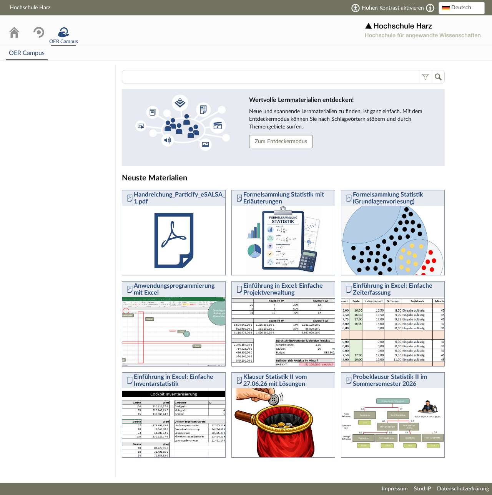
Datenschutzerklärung (463, 489)
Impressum (395, 489)
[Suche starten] (438, 76)
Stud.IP (422, 489)
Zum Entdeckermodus (281, 141)
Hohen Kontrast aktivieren (393, 8)
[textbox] (461, 7)
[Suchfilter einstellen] (425, 76)
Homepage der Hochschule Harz (422, 30)
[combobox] (462, 8)
